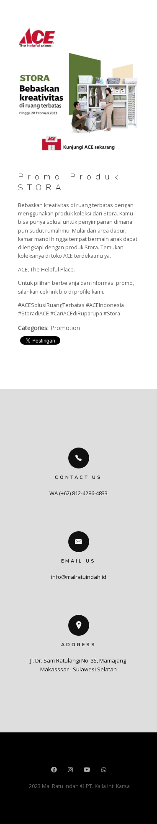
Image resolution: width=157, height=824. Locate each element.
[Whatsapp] (104, 770)
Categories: (33, 328)
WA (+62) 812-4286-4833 (78, 493)
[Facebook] (54, 770)
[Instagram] (70, 770)
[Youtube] (87, 770)
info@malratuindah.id (78, 577)
